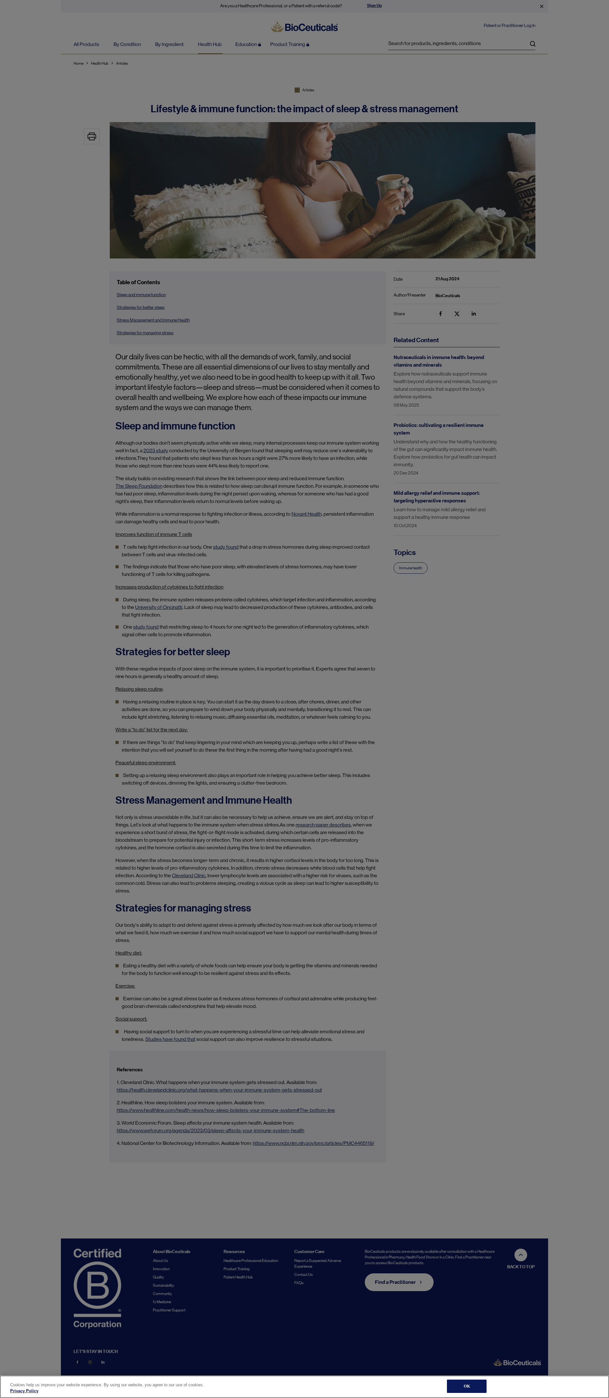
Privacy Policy (24, 1391)
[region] (304, 1386)
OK (467, 1386)
